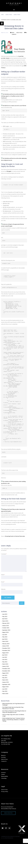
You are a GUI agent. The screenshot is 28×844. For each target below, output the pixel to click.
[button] (2, 23)
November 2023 (6, 650)
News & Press (19, 32)
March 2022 (5, 664)
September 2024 (6, 630)
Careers (3, 774)
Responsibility (4, 776)
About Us (3, 755)
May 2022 (4, 661)
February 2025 (5, 623)
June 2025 (4, 614)
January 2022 (5, 666)
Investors (3, 772)
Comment (4, 554)
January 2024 (5, 646)
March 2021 (5, 680)
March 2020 (5, 693)
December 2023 (6, 648)
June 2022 (4, 659)
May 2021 (4, 677)
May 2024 (4, 636)
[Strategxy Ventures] (14, 4)
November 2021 (6, 670)
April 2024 (4, 639)
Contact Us (3, 761)
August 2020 (5, 686)
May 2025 (4, 616)
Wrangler (9, 171)
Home (2, 14)
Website (3, 589)
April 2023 (4, 655)
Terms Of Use (4, 789)
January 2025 (5, 625)
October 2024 (5, 627)
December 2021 (6, 668)
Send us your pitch (8, 813)
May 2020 (4, 691)
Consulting (3, 778)
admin (12, 32)
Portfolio (3, 757)
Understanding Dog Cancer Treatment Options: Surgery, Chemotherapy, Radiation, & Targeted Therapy (13, 720)
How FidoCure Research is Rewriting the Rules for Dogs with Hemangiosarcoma (14, 711)
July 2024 (4, 634)
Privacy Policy (4, 791)
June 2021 (4, 675)
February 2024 (5, 643)
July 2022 (4, 657)
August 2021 (5, 673)
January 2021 (5, 682)
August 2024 (5, 632)
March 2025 (5, 621)
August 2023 (5, 652)
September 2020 (6, 684)
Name (3, 574)
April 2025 (4, 618)
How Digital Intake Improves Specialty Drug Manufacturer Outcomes (12, 708)
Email (3, 581)
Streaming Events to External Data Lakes (15, 536)
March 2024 (5, 641)
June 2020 (4, 689)
